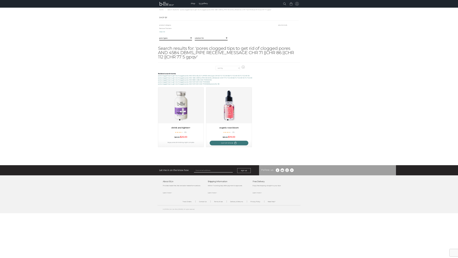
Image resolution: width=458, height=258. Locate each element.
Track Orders (187, 201)
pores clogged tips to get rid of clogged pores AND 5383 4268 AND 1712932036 (185, 80)
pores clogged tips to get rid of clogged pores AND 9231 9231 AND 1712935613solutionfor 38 (188, 84)
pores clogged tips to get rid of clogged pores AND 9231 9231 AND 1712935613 (184, 82)
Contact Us (203, 201)
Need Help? (271, 201)
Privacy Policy (255, 201)
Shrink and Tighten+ (180, 128)
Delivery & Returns (236, 201)
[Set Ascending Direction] (243, 67)
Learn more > (167, 193)
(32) (185, 132)
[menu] (199, 3)
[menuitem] (193, 3)
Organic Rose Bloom (229, 128)
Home (161, 10)
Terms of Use (218, 201)
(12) (233, 132)
